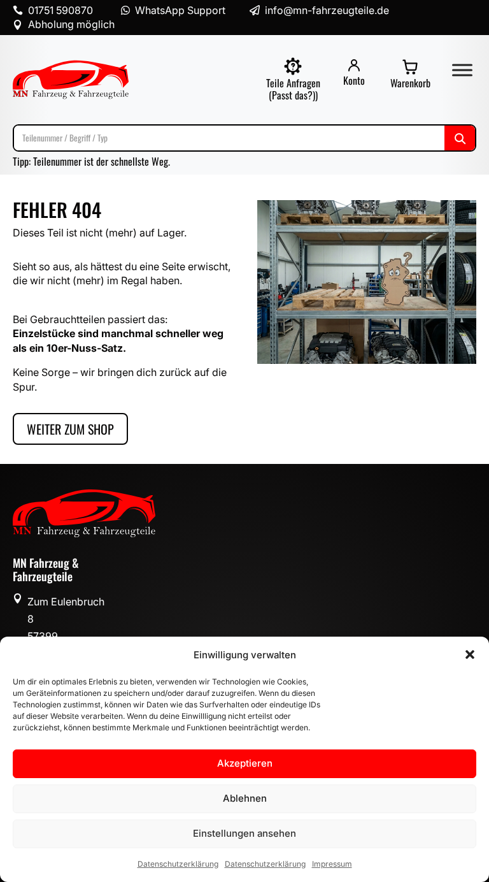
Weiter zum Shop (70, 428)
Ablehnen (245, 798)
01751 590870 (60, 10)
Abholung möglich (71, 24)
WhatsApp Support (180, 10)
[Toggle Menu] (462, 70)
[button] (470, 654)
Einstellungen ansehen (244, 833)
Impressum (332, 864)
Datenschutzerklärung (178, 864)
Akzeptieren (245, 763)
